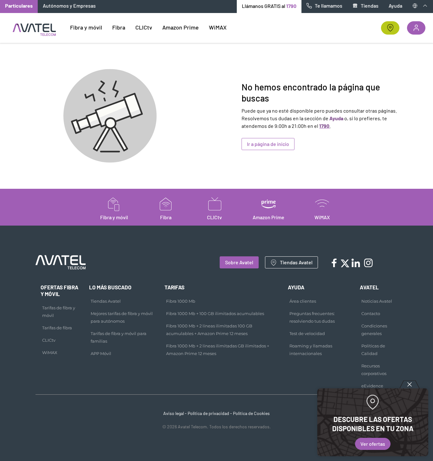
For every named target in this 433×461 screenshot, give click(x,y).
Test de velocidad (307, 333)
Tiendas (369, 6)
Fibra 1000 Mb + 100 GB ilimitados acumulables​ (215, 313)
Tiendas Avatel (296, 262)
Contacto (370, 313)
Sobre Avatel (239, 262)
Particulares (19, 6)
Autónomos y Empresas (69, 6)
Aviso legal (173, 413)
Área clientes (302, 301)
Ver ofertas (372, 444)
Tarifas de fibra (57, 327)
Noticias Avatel (376, 301)
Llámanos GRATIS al (269, 6)
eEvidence (372, 385)
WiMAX (49, 352)
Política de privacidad (208, 413)
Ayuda (395, 6)
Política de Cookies (251, 413)
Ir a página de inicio (268, 144)
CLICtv (48, 340)
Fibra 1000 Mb (180, 301)
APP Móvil (101, 353)
